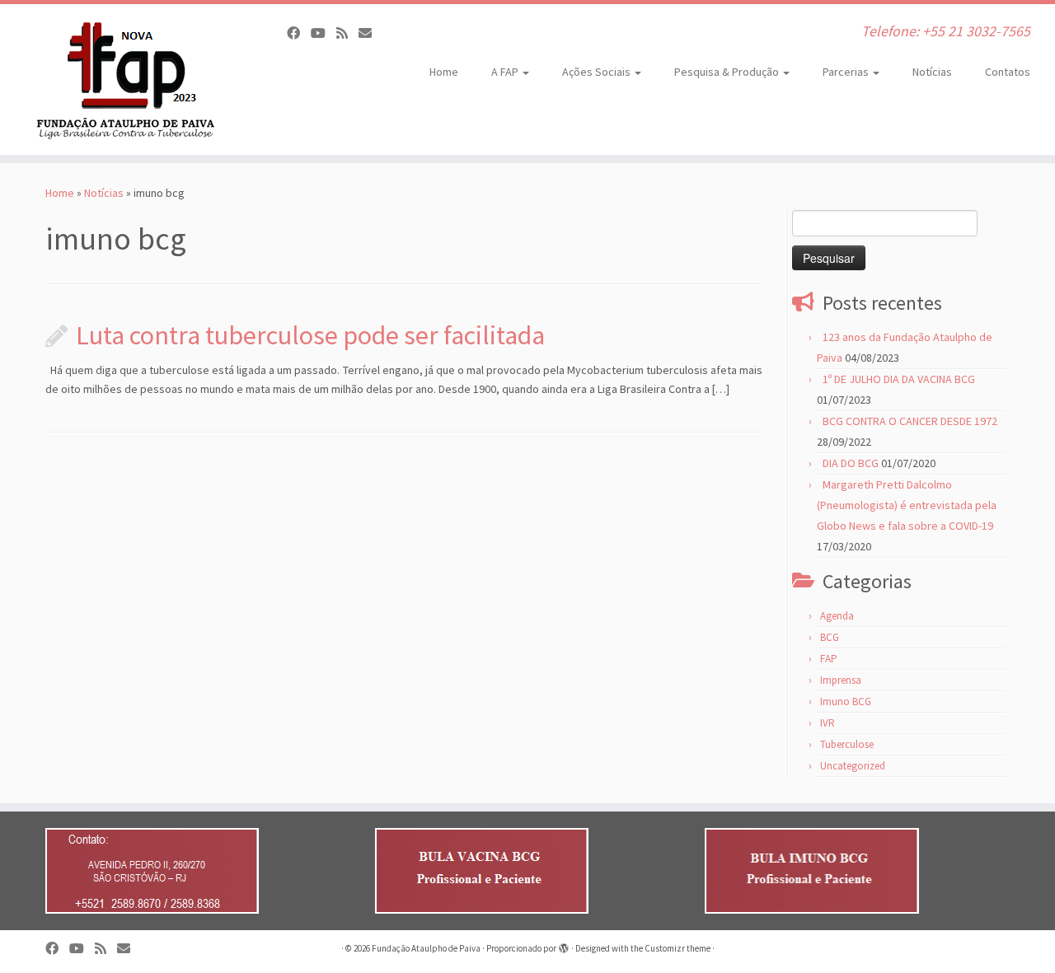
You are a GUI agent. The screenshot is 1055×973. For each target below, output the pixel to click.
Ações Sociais (597, 71)
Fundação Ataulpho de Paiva (426, 948)
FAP (828, 659)
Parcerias (847, 71)
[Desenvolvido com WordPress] (564, 945)
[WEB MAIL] (370, 33)
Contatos (1007, 71)
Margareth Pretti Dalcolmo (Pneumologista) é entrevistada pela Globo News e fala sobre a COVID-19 (906, 505)
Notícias (932, 71)
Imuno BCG (845, 702)
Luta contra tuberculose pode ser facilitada (310, 335)
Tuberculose (847, 744)
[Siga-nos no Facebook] (299, 33)
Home (443, 71)
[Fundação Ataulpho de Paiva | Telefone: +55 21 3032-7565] (121, 79)
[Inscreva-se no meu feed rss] (347, 33)
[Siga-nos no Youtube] (323, 33)
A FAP (506, 71)
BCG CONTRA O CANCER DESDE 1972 (910, 421)
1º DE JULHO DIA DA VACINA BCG (899, 379)
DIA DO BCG (851, 463)
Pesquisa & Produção (727, 71)
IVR (827, 723)
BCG (829, 637)
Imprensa (840, 680)
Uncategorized (852, 766)
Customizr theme (677, 948)
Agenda (837, 616)
